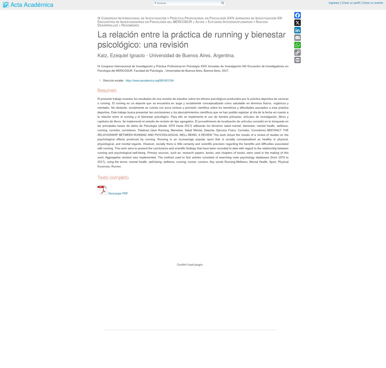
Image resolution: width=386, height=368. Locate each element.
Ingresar (334, 3)
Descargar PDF (118, 193)
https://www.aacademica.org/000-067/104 (149, 80)
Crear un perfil (351, 3)
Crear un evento (372, 3)
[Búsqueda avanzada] (155, 3)
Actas (199, 21)
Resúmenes (130, 25)
